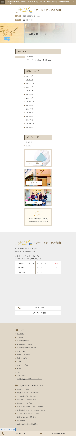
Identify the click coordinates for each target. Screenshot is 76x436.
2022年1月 (29, 120)
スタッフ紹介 (21, 351)
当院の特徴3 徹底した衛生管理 (26, 348)
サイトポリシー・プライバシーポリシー (29, 379)
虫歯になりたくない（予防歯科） (27, 424)
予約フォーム (21, 375)
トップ (21, 330)
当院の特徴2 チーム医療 (24, 344)
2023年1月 (29, 98)
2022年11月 (30, 102)
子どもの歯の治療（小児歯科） (27, 396)
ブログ (28, 146)
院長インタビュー (22, 358)
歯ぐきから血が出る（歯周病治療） (28, 393)
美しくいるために (22, 420)
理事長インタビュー (23, 354)
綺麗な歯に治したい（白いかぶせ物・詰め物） (31, 410)
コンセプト (20, 334)
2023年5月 (29, 91)
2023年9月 (29, 87)
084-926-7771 (39, 308)
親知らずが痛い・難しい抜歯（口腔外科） (30, 406)
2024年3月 (29, 76)
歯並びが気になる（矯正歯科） (27, 417)
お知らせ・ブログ (22, 365)
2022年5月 (29, 112)
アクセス (20, 361)
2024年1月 (29, 80)
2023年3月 (29, 94)
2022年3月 (29, 116)
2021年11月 (30, 123)
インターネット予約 (58, 433)
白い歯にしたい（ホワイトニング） (28, 413)
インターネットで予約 (38, 313)
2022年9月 (29, 105)
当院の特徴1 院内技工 (24, 340)
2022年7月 (29, 109)
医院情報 (20, 337)
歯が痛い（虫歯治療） (24, 389)
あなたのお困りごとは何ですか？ (31, 385)
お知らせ (29, 142)
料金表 (19, 368)
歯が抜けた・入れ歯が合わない (27, 399)
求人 (18, 372)
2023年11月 (30, 83)
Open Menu (2, 2)
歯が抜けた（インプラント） (26, 403)
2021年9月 (29, 127)
